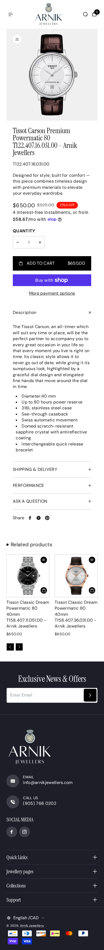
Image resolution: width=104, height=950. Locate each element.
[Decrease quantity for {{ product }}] (17, 242)
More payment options (52, 293)
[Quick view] (44, 560)
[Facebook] (30, 518)
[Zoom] (17, 39)
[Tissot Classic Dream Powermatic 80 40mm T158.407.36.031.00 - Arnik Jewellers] (76, 576)
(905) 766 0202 (39, 803)
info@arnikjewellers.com (48, 782)
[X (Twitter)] (38, 518)
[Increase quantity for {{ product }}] (40, 242)
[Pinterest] (47, 518)
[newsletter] (90, 695)
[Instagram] (24, 831)
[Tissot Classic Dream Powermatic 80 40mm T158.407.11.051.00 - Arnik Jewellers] (28, 576)
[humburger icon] (10, 14)
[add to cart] (44, 590)
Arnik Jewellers (32, 926)
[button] (10, 647)
